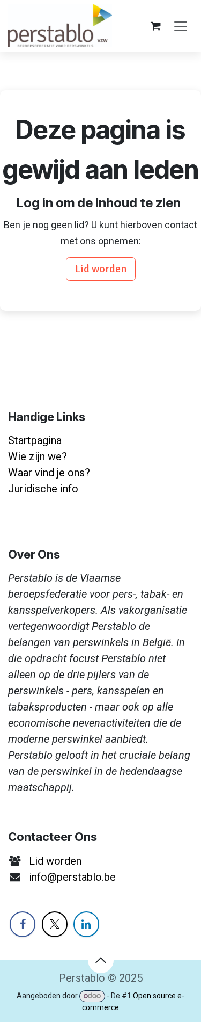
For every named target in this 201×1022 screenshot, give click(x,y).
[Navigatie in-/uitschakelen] (180, 25)
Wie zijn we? (37, 456)
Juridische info (43, 488)
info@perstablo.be (72, 877)
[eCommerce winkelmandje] (155, 26)
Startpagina (35, 440)
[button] (101, 960)
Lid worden (100, 269)
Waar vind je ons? (49, 472)
